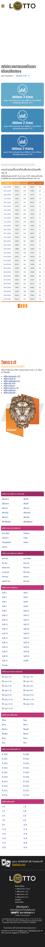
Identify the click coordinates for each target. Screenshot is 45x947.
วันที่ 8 (25, 606)
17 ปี (4, 843)
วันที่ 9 (4, 611)
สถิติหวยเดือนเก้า (10, 390)
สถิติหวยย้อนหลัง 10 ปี (12, 376)
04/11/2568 (7, 249)
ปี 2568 (26, 754)
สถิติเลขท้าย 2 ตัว (22, 897)
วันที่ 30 (26, 656)
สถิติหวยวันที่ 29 (10, 378)
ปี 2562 (26, 768)
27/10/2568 (7, 280)
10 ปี (25, 825)
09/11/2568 (7, 229)
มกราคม (5, 558)
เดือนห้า (5, 508)
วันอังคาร (5, 538)
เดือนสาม (5, 503)
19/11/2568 (7, 191)
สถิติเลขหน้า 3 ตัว (22, 891)
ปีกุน (25, 743)
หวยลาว (18, 899)
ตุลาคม (26, 576)
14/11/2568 (7, 210)
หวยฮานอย (19, 902)
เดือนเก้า (5, 517)
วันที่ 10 (26, 611)
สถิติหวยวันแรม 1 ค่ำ (11, 388)
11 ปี (4, 829)
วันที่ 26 (26, 647)
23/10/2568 (7, 295)
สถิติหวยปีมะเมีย (9, 392)
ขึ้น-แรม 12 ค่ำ (28, 699)
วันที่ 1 (4, 592)
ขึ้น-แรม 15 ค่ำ (7, 708)
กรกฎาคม (5, 572)
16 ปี (25, 838)
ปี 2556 (26, 781)
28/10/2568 (7, 276)
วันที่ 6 (25, 602)
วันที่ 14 (26, 620)
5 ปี (3, 816)
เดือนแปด (26, 512)
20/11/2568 (7, 187)
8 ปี (24, 820)
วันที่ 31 (5, 660)
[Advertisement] (22, 36)
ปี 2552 (26, 790)
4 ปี (24, 811)
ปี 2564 (26, 763)
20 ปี (25, 847)
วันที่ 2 (25, 592)
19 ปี (4, 847)
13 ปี (4, 834)
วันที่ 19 (5, 633)
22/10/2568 (7, 299)
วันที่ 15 (5, 624)
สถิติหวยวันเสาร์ (9, 385)
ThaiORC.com (22, 931)
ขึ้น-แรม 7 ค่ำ (7, 690)
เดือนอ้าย (5, 499)
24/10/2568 (7, 291)
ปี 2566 (26, 759)
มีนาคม (4, 563)
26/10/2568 (7, 283)
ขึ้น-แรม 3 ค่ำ (7, 681)
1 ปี (3, 806)
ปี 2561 (5, 772)
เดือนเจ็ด (5, 512)
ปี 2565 (5, 763)
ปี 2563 (5, 768)
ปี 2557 (5, 781)
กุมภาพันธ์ (27, 558)
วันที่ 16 (26, 624)
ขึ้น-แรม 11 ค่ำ (7, 699)
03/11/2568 (7, 253)
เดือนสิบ (26, 517)
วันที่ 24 (26, 642)
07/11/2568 (7, 237)
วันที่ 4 (25, 597)
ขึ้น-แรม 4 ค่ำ (28, 681)
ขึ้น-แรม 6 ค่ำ (28, 686)
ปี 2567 (5, 759)
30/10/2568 (7, 268)
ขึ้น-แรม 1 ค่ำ (7, 677)
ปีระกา (25, 738)
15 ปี (4, 838)
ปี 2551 (5, 795)
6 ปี (24, 816)
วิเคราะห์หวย (19, 886)
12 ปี (25, 829)
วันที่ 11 (5, 615)
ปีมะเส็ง (26, 729)
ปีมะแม (25, 733)
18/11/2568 (7, 195)
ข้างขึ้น (25, 660)
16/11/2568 (7, 202)
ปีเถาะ (25, 724)
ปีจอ (3, 743)
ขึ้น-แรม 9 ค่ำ (7, 695)
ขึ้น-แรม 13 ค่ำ (7, 704)
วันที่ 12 (26, 615)
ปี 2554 (26, 786)
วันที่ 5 (4, 602)
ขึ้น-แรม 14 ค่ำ (28, 704)
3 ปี (3, 811)
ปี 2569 (5, 754)
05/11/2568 (7, 245)
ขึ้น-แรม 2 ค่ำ (28, 677)
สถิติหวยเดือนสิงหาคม (12, 381)
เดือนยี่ (25, 499)
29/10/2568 (7, 272)
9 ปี (3, 825)
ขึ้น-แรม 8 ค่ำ (28, 690)
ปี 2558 (26, 777)
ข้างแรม (5, 665)
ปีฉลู (25, 720)
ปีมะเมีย (5, 733)
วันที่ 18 (26, 629)
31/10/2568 (7, 264)
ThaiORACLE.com (34, 931)
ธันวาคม (26, 581)
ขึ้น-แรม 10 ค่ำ (28, 695)
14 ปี (25, 834)
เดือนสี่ (25, 503)
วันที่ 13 (5, 620)
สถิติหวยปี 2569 (9, 383)
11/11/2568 (7, 222)
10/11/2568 (7, 225)
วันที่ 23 (5, 642)
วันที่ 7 (4, 606)
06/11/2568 (7, 241)
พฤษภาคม (6, 567)
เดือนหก (26, 508)
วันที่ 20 (26, 633)
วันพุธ (25, 538)
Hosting (14, 933)
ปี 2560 (26, 772)
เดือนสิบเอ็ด (6, 521)
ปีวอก (4, 738)
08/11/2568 (7, 233)
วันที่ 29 (5, 656)
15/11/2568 (7, 206)
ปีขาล (4, 724)
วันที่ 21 (5, 638)
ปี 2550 (26, 795)
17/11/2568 (7, 198)
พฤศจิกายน (6, 581)
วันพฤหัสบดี (6, 542)
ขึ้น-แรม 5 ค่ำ (7, 686)
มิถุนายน (26, 567)
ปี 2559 (5, 777)
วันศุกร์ (25, 542)
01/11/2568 (7, 260)
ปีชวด (4, 720)
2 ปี (24, 806)
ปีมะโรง (4, 729)
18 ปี (25, 843)
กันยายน (5, 576)
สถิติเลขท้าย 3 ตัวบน (23, 889)
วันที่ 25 (5, 647)
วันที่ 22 (26, 638)
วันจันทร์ (26, 533)
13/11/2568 (7, 214)
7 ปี (3, 820)
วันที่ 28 (26, 651)
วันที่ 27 (5, 651)
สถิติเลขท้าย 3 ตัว (22, 894)
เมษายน (26, 563)
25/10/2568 (7, 287)
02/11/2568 (7, 256)
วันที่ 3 (4, 597)
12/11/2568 (7, 218)
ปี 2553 (5, 790)
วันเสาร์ (4, 547)
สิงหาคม (26, 572)
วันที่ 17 (5, 629)
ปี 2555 (5, 786)
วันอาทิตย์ (5, 533)
